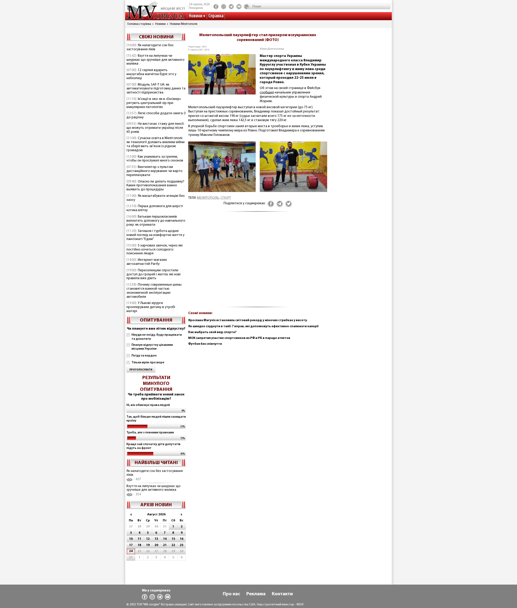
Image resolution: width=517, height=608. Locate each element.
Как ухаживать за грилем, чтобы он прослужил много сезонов (154, 159)
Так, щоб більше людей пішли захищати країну (156, 418)
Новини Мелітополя (183, 24)
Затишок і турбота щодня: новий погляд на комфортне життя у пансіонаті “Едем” (155, 235)
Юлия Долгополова (272, 48)
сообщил (267, 92)
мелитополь (208, 198)
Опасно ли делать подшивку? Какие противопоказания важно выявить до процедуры (155, 186)
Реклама (256, 594)
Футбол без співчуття (205, 344)
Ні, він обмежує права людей (148, 405)
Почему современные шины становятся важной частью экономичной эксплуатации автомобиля (154, 291)
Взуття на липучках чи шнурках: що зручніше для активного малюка (155, 60)
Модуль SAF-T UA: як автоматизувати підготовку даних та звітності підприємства (155, 89)
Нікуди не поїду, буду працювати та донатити (156, 336)
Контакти (282, 594)
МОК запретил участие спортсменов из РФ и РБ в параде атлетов (239, 338)
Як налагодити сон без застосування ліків (149, 47)
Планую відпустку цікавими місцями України (152, 346)
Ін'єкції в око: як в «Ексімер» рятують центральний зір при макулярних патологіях (153, 103)
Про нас (231, 594)
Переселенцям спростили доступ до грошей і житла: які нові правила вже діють (153, 274)
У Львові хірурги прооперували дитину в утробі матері (150, 307)
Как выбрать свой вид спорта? (212, 332)
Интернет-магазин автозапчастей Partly (146, 262)
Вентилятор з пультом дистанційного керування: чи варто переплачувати (154, 171)
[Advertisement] (257, 261)
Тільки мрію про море (147, 362)
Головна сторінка (139, 24)
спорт (225, 198)
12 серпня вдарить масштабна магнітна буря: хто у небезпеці (151, 74)
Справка (216, 16)
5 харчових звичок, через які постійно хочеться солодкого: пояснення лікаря (154, 250)
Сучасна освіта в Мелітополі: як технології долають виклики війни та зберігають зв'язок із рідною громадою (155, 144)
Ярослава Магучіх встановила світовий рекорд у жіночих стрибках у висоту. (247, 320)
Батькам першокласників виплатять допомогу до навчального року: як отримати (155, 221)
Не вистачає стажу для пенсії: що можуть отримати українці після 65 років (155, 128)
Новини (195, 16)
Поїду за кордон (144, 355)
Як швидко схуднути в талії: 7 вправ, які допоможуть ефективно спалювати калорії (253, 326)
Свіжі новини (156, 37)
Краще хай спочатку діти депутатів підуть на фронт (153, 446)
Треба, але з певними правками (150, 432)
